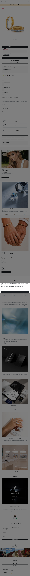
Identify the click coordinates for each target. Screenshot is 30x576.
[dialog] (15, 288)
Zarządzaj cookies (15, 287)
